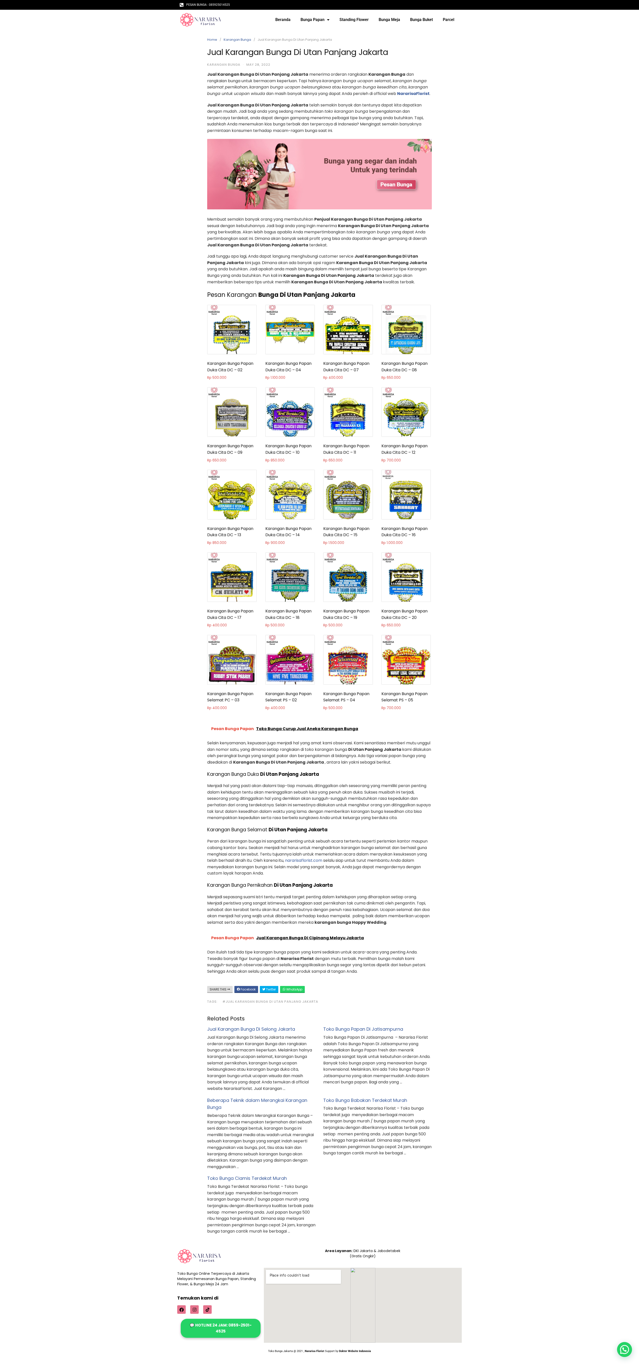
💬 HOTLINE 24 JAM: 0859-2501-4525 (221, 1328)
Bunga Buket (421, 19)
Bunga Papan (312, 19)
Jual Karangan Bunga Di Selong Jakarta (251, 1029)
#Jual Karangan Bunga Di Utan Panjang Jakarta (270, 1001)
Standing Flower (354, 19)
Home (212, 39)
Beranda (283, 19)
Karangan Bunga (237, 39)
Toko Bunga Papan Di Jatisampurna (363, 1029)
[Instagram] (194, 1309)
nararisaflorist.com (303, 860)
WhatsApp (294, 989)
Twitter (270, 989)
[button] (624, 1349)
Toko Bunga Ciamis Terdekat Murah (247, 1178)
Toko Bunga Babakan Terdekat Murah (365, 1100)
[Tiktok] (207, 1309)
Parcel (448, 19)
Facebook (248, 989)
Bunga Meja (389, 19)
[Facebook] (181, 1309)
